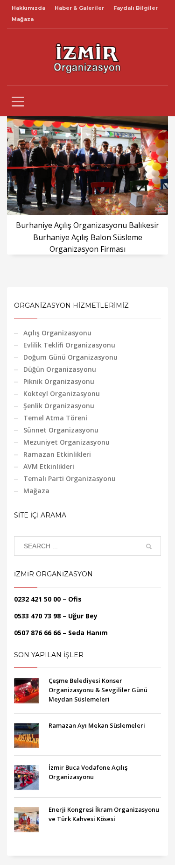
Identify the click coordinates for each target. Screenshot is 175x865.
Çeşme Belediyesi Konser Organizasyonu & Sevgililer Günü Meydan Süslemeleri (98, 689)
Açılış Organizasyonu (57, 332)
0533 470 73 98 (37, 615)
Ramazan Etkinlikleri (57, 454)
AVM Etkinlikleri (48, 466)
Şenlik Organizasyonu (58, 405)
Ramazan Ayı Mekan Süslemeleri (97, 725)
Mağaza (23, 19)
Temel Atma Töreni (55, 417)
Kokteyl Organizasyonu (61, 393)
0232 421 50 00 (37, 599)
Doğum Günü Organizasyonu (70, 357)
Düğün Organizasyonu (59, 369)
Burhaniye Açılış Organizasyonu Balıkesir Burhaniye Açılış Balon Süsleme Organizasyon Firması (87, 237)
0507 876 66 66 (37, 632)
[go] (149, 546)
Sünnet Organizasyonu (60, 429)
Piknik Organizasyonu (58, 381)
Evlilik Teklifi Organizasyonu (69, 344)
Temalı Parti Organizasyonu (69, 478)
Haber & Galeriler (79, 8)
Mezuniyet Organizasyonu (66, 442)
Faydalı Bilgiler (135, 8)
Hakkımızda (28, 8)
